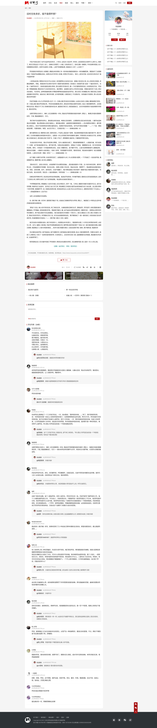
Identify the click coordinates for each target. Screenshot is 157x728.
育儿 (71, 3)
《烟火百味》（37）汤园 (123, 90)
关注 (115, 39)
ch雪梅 (34, 650)
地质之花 (34, 545)
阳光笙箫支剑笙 (36, 328)
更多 (89, 3)
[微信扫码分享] (83, 267)
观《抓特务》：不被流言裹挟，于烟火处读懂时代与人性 (123, 126)
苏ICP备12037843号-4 (40, 722)
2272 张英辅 (35, 389)
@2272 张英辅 (41, 402)
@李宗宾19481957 (43, 537)
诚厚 (33, 491)
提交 (97, 318)
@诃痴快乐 (40, 593)
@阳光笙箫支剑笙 (42, 358)
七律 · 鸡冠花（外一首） (123, 107)
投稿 (129, 3)
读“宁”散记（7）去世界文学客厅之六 (117, 58)
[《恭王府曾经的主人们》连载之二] (110, 135)
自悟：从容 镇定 (120, 149)
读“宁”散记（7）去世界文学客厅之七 (117, 55)
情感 (61, 3)
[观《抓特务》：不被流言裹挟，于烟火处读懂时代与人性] (110, 126)
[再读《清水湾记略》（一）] (110, 84)
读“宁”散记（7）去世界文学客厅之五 (117, 61)
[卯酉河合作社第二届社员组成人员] (110, 143)
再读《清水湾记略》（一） (123, 82)
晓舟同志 (34, 468)
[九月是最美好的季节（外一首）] (110, 75)
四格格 (34, 410)
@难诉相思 (40, 616)
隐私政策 (51, 717)
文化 (50, 3)
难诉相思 (34, 601)
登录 (120, 3)
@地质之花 (40, 570)
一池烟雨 (34, 673)
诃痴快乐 (34, 577)
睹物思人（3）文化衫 (122, 99)
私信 (123, 39)
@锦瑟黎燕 (40, 381)
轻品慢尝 (29, 18)
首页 (44, 3)
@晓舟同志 (40, 484)
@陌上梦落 (40, 642)
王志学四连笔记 (36, 686)
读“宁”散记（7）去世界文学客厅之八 (117, 52)
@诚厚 (39, 514)
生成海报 (78, 267)
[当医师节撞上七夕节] (110, 118)
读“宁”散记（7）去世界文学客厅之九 (117, 49)
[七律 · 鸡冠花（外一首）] (110, 109)
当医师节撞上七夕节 (122, 116)
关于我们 (35, 717)
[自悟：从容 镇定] (110, 152)
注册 (124, 3)
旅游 (66, 3)
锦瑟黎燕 (34, 365)
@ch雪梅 (40, 666)
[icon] (114, 720)
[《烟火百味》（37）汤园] (110, 92)
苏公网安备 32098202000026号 (81, 722)
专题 (82, 3)
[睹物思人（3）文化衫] (110, 101)
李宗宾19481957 (37, 521)
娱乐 (77, 3)
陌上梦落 (34, 626)
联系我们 (43, 717)
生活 (55, 3)
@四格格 (39, 432)
